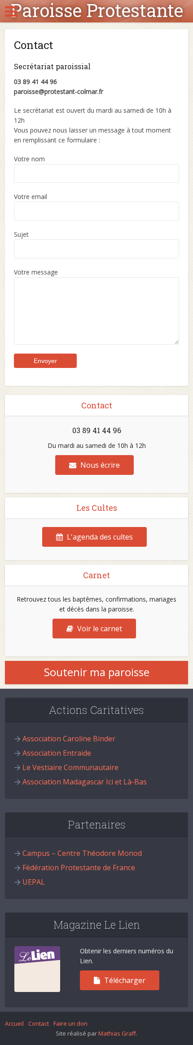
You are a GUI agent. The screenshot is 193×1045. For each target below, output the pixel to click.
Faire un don (70, 1023)
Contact (38, 1023)
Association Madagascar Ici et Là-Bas (84, 782)
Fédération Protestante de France (78, 867)
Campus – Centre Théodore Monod (82, 853)
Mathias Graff (117, 1033)
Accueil (14, 1023)
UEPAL (33, 882)
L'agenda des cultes (99, 537)
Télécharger (123, 980)
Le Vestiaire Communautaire (70, 767)
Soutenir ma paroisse (96, 671)
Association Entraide (56, 753)
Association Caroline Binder (68, 739)
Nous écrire (99, 465)
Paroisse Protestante (96, 10)
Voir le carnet (98, 628)
